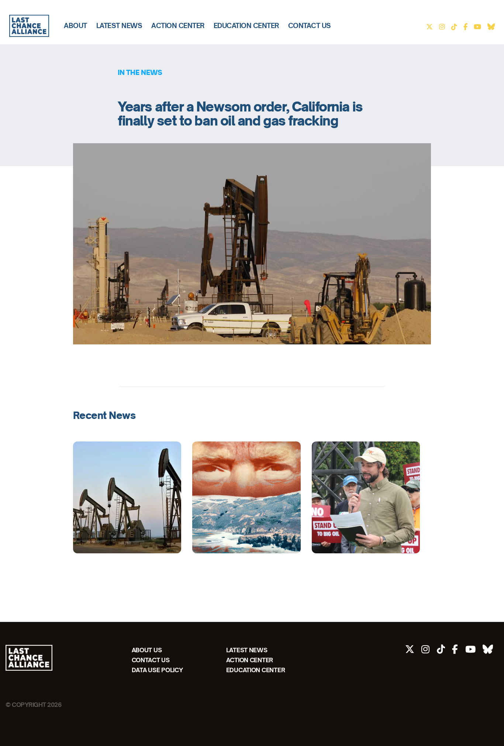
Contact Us (309, 26)
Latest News (119, 26)
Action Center (177, 26)
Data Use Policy (157, 670)
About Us (147, 650)
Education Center (246, 26)
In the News (140, 72)
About (75, 26)
